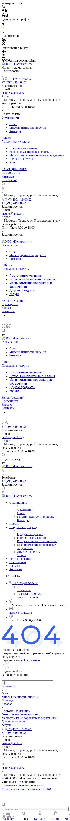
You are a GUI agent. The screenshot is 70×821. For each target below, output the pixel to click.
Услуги (14, 162)
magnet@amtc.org (13, 92)
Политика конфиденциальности (23, 785)
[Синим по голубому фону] (3, 32)
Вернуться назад (12, 660)
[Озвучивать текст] (4, 52)
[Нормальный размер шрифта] (4, 10)
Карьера (8, 176)
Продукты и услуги (16, 141)
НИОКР (7, 138)
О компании (10, 117)
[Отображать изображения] (4, 39)
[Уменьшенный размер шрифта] (3, 6)
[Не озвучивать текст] (3, 57)
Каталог (7, 704)
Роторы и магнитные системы (29, 151)
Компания (8, 686)
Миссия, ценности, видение (27, 127)
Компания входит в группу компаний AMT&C (27, 789)
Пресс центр (11, 173)
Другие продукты (21, 158)
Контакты (9, 180)
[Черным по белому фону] (3, 23)
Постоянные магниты (23, 148)
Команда (15, 131)
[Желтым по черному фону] (3, 28)
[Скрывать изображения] (3, 44)
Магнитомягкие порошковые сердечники (36, 155)
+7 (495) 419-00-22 (19, 78)
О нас (13, 124)
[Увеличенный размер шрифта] (5, 16)
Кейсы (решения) (14, 169)
